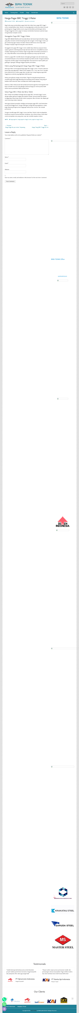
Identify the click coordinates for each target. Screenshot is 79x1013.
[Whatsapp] (4, 1004)
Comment (8, 138)
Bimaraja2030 (20, 21)
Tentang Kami (14, 12)
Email (6, 163)
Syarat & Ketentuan (10, 1006)
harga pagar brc (13, 119)
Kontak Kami (34, 12)
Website (7, 169)
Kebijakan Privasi (21, 1006)
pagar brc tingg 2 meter (37, 119)
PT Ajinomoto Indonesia (25, 979)
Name (7, 157)
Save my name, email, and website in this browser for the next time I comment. (26, 177)
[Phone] (4, 999)
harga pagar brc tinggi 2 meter (24, 119)
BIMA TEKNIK (23, 4)
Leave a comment (30, 21)
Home (6, 12)
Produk (22, 12)
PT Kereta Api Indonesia (60, 979)
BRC (7, 119)
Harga (27, 12)
